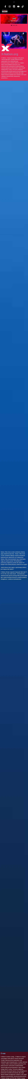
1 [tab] (11, 25)
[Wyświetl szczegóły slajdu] (14, 19)
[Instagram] (10, 6)
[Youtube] (18, 6)
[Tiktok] (23, 6)
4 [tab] (16, 25)
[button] (14, 2)
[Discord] (14, 6)
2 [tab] (13, 25)
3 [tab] (14, 25)
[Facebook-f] (5, 6)
